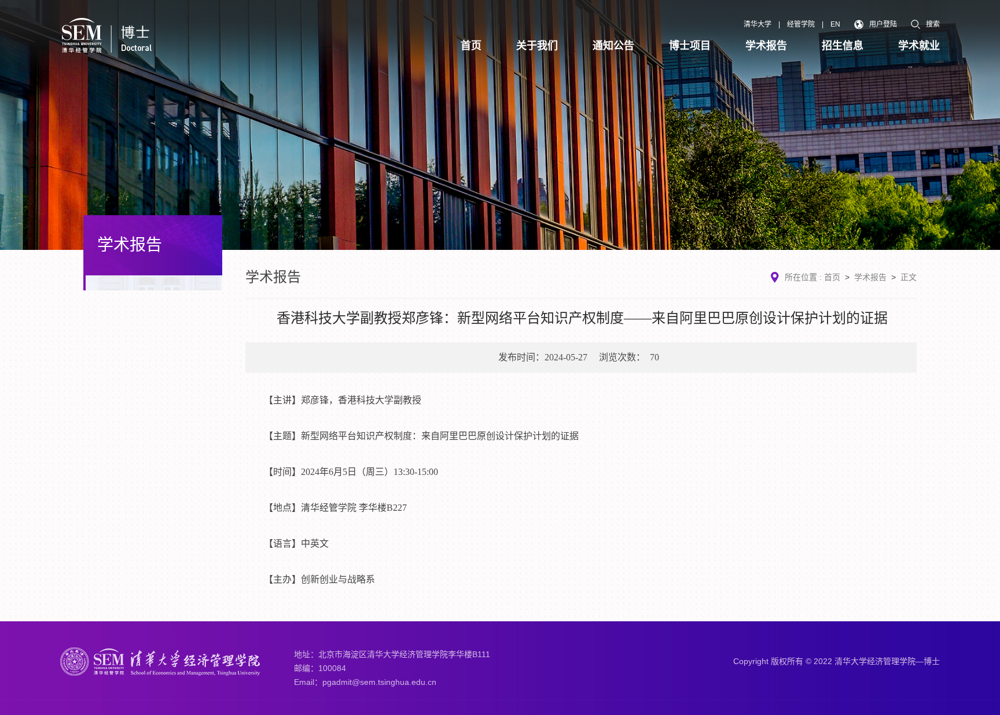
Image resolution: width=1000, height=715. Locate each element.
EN (835, 24)
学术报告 (870, 277)
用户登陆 (883, 24)
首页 (832, 277)
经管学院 (801, 24)
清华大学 (757, 24)
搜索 (933, 24)
